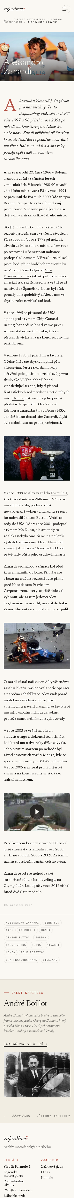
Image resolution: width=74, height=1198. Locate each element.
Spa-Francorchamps (21, 959)
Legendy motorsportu (13, 1174)
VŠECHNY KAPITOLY (53, 1116)
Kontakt (47, 1178)
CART (63, 114)
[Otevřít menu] (66, 9)
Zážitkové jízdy (52, 1167)
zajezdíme (14, 9)
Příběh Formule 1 (17, 1167)
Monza (10, 952)
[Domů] (5, 19)
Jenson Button (36, 518)
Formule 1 (59, 493)
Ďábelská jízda (15, 1196)
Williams (50, 959)
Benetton (52, 922)
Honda (18, 398)
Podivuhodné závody (14, 1183)
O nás (45, 1172)
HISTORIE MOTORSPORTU (28, 19)
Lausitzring (16, 945)
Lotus (45, 289)
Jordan (19, 240)
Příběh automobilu (18, 1190)
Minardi (27, 246)
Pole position (33, 952)
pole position (28, 374)
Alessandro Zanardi (34, 101)
